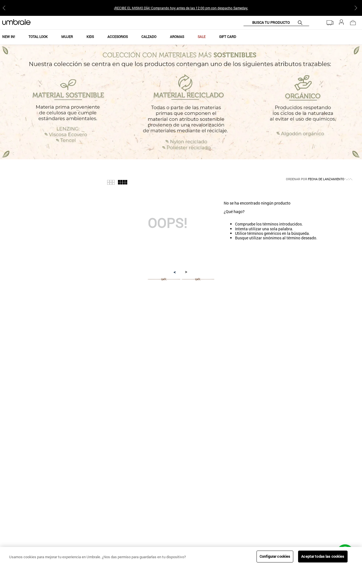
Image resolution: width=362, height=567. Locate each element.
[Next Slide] (357, 7)
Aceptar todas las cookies (322, 556)
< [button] (175, 272)
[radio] (110, 182)
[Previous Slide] (5, 7)
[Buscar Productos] (301, 22)
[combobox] (276, 22)
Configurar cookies (275, 556)
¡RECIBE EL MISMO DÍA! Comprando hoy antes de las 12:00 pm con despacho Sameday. (181, 8)
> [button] (186, 271)
